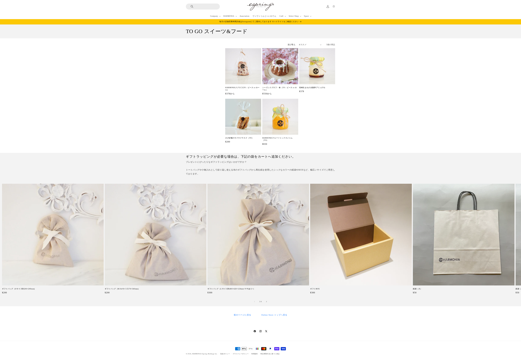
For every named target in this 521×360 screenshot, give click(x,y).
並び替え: (292, 45)
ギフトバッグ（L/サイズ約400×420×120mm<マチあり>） (231, 289)
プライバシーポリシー (241, 354)
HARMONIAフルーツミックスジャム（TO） (277, 139)
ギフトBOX (315, 289)
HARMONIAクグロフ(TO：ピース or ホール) (242, 89)
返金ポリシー (225, 354)
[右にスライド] (266, 302)
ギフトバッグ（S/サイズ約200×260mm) (18, 289)
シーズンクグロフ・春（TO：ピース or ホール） (279, 89)
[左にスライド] (255, 302)
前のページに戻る (242, 315)
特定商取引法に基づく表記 (269, 354)
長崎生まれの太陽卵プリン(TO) (312, 88)
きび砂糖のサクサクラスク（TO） (239, 138)
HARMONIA (196, 354)
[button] (190, 7)
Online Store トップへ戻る (274, 315)
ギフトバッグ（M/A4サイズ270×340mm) (122, 289)
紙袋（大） (417, 289)
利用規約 (254, 354)
